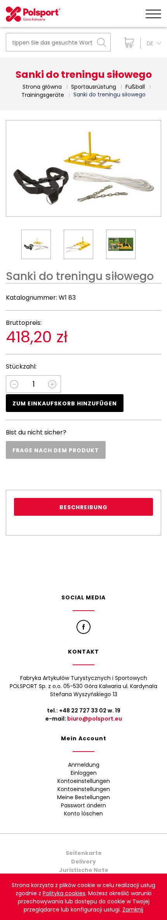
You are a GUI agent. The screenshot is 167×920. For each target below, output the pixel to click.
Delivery (83, 861)
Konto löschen (83, 813)
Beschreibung (83, 507)
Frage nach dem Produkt (55, 450)
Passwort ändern (83, 805)
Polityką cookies (64, 893)
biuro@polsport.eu (94, 719)
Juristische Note (83, 870)
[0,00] (127, 43)
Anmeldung (83, 765)
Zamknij (132, 909)
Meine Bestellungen (83, 797)
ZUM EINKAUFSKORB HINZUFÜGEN (64, 403)
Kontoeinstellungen (83, 781)
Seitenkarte (84, 853)
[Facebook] (83, 627)
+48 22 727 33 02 (82, 710)
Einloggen (84, 773)
